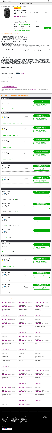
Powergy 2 (3, 364)
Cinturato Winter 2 (22, 322)
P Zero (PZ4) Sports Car (6, 330)
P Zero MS (3, 335)
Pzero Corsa (4, 369)
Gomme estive (4, 412)
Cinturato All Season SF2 (6, 309)
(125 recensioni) (25, 16)
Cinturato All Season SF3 (23, 309)
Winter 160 (20, 394)
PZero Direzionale (5, 356)
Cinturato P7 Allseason (6, 318)
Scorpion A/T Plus (38, 369)
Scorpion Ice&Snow (5, 377)
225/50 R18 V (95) (5, 139)
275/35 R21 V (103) (6, 217)
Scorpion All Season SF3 (39, 373)
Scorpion (20, 369)
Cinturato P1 (37, 309)
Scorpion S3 (37, 377)
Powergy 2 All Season (22, 364)
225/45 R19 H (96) (5, 151)
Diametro (30, 26)
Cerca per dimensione (5, 421)
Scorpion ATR (4, 373)
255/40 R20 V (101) (6, 203)
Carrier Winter (37, 301)
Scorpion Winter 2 (22, 386)
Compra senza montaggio (42, 105)
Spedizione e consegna (23, 419)
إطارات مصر (45, 417)
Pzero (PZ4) (37, 364)
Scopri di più (35, 89)
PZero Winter (21, 360)
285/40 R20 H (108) (6, 243)
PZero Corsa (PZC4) (38, 347)
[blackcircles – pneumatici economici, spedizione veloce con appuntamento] (6, 1)
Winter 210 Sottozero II (6, 398)
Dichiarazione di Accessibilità (33, 417)
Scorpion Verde (21, 381)
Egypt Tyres (45, 416)
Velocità (37, 26)
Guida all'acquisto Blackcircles (15, 412)
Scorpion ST (4, 381)
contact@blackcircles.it (33, 425)
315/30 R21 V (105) (6, 272)
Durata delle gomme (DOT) (14, 420)
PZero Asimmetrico (22, 347)
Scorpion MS (21, 377)
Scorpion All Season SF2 (23, 373)
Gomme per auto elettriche (6, 416)
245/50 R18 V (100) (6, 165)
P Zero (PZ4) (21, 326)
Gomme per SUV (4, 418)
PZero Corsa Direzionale (39, 352)
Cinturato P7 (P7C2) (38, 313)
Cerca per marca (4, 420)
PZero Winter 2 (38, 360)
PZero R (20, 356)
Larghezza (15, 26)
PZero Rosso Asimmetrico (39, 356)
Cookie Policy (4, 426)
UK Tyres (44, 412)
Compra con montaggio (42, 102)
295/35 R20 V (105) (6, 258)
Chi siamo (21, 412)
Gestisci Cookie (40, 425)
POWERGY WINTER (22, 343)
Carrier (3, 301)
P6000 (20, 339)
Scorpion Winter (4, 386)
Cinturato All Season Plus (39, 305)
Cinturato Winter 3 (38, 322)
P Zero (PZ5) (21, 330)
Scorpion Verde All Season (40, 381)
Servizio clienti (22, 417)
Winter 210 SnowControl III (40, 394)
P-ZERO (36, 335)
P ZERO (3, 326)
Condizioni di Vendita (32, 412)
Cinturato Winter (5, 322)
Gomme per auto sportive (5, 417)
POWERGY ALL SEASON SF (6, 343)
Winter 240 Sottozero (22, 398)
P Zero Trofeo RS (21, 335)
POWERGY (37, 339)
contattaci (31, 89)
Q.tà (24, 103)
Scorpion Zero (4, 390)
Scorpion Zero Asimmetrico (6, 394)
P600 (2, 339)
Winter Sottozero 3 (22, 403)
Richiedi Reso (22, 422)
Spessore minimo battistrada (15, 419)
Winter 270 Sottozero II (6, 403)
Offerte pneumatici (13, 421)
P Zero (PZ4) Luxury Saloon (40, 326)
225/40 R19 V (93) (5, 127)
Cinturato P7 (21, 313)
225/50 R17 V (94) (5, 115)
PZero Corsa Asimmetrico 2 (23, 352)
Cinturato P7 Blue (22, 318)
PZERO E (36, 343)
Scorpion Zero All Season (23, 390)
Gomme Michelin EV (5, 419)
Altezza (22, 26)
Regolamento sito (31, 416)
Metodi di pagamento (23, 418)
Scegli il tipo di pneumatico (14, 416)
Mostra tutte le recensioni (9, 86)
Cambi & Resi (22, 420)
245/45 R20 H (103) (6, 177)
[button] (1, 1)
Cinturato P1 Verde (5, 313)
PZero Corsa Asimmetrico (6, 352)
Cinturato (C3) (4, 305)
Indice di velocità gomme (14, 417)
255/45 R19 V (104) (6, 191)
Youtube (39, 416)
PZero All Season (4, 347)
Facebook (39, 412)
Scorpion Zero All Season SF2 (40, 390)
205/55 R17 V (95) (5, 100)
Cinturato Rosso (38, 318)
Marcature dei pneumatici (14, 418)
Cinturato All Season (22, 305)
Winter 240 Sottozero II (39, 398)
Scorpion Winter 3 (38, 386)
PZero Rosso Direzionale (6, 360)
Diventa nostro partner (23, 421)
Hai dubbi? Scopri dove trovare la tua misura (22, 30)
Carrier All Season (22, 301)
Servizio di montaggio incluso (24, 416)
